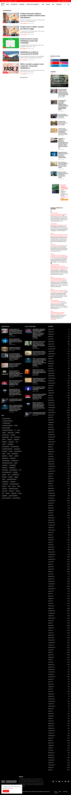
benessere (4, 477)
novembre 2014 (59, 671)
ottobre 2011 (59, 762)
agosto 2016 (59, 620)
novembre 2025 (59, 348)
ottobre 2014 (59, 674)
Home (2, 1)
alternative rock (14, 460)
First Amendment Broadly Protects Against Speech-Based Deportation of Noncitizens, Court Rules (59, 280)
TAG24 (52, 311)
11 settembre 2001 (6, 423)
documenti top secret (13, 488)
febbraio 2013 (59, 723)
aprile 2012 (59, 747)
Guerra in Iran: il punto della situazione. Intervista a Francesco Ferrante (15, 365)
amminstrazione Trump (7, 462)
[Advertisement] (59, 30)
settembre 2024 (59, 383)
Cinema (3, 444)
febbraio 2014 (59, 694)
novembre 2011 (59, 760)
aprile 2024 (59, 395)
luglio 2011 (59, 769)
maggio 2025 (59, 363)
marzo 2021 (59, 485)
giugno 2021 (59, 478)
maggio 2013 (59, 716)
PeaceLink (53, 244)
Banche (3, 439)
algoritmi (16, 455)
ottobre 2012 (59, 733)
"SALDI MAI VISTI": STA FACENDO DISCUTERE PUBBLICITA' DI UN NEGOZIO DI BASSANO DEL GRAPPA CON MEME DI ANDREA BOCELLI (63, 105)
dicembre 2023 (59, 405)
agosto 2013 (59, 708)
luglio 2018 (59, 564)
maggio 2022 (59, 451)
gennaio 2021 (59, 490)
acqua (8, 453)
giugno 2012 (59, 742)
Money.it (52, 253)
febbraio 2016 (59, 635)
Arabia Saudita (5, 437)
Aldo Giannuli (63, 184)
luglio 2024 (59, 388)
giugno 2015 (59, 654)
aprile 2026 (59, 336)
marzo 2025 (59, 368)
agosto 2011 (59, 767)
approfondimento (13, 469)
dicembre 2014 (59, 669)
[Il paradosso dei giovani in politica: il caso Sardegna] (54, 123)
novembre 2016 (59, 613)
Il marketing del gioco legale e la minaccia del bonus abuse (15, 400)
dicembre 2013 (59, 698)
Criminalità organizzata (7, 448)
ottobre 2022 (59, 439)
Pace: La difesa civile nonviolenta (58, 245)
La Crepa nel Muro (54, 300)
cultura (13, 486)
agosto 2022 (59, 444)
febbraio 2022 (59, 459)
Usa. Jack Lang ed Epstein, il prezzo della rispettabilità (63, 116)
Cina (17, 441)
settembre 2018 (59, 559)
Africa (18, 430)
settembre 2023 (59, 412)
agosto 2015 (59, 649)
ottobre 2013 (59, 703)
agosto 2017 (59, 591)
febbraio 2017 (59, 605)
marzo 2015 (59, 662)
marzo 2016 (59, 632)
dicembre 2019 (59, 522)
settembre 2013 (59, 706)
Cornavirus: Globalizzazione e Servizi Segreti (64, 187)
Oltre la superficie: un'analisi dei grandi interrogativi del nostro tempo (39, 388)
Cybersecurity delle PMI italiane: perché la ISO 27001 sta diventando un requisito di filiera (63, 155)
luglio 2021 (59, 476)
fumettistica (14, 493)
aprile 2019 (59, 542)
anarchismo (4, 465)
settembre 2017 (59, 588)
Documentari (17, 448)
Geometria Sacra (17, 451)
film (3, 493)
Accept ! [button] (6, 791)
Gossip (3, 453)
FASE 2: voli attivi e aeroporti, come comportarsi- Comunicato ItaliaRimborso (32, 66)
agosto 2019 (59, 532)
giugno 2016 (59, 625)
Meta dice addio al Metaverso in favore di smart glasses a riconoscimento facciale (63, 175)
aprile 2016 (59, 630)
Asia (11, 437)
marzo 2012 (59, 750)
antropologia (5, 469)
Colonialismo (10, 444)
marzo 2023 (59, 427)
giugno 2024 (59, 390)
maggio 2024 (59, 392)
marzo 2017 (59, 603)
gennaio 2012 (59, 755)
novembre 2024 (59, 378)
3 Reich (15, 425)
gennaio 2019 (59, 549)
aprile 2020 (59, 512)
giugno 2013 (59, 713)
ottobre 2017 (59, 586)
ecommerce (4, 491)
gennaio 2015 (59, 667)
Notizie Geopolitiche (55, 264)
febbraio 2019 (59, 547)
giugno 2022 (59, 449)
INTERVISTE (59, 4)
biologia (16, 477)
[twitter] (60, 1)
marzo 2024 (59, 397)
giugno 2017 (59, 596)
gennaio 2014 (59, 696)
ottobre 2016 (59, 615)
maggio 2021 (59, 481)
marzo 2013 (59, 720)
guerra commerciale (6, 498)
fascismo (18, 491)
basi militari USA (15, 474)
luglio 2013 (59, 711)
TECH (53, 4)
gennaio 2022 (59, 461)
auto (9, 474)
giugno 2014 (59, 684)
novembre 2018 (59, 554)
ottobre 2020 (59, 498)
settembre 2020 (59, 500)
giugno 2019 (59, 537)
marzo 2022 (59, 456)
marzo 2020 (59, 515)
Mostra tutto (53, 319)
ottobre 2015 (59, 645)
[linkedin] (67, 1)
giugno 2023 (59, 419)
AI (14, 430)
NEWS (7, 4)
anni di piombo (12, 465)
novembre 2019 (59, 525)
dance (18, 486)
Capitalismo (11, 441)
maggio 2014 (59, 686)
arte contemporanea (6, 472)
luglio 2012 (59, 740)
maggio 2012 (59, 745)
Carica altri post (23, 77)
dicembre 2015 (59, 640)
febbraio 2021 (59, 488)
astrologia (15, 472)
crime (9, 486)
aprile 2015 (59, 659)
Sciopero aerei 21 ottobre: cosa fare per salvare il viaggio (32, 28)
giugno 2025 (59, 361)
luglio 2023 (59, 417)
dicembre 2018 (59, 552)
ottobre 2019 (59, 527)
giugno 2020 (59, 507)
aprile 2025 (59, 366)
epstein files (14, 4)
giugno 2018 (59, 566)
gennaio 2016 (59, 637)
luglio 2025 (59, 358)
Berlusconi (9, 439)
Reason (52, 277)
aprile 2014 (59, 689)
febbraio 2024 (59, 400)
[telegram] (65, 1)
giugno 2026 (59, 331)
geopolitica (4, 495)
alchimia (11, 455)
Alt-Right (17, 432)
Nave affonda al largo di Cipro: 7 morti (59, 225)
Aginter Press (11, 432)
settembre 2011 (59, 764)
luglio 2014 (59, 681)
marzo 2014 (59, 691)
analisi (15, 462)
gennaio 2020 (59, 520)
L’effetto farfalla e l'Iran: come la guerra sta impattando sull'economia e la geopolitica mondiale (63, 131)
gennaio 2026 (59, 344)
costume (4, 486)
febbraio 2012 (59, 752)
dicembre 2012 (59, 728)
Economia (21, 4)
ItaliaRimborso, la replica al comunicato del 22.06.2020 (29, 53)
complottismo (5, 481)
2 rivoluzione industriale (7, 425)
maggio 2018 (59, 569)
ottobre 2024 (59, 380)
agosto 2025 (59, 356)
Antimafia (13, 434)
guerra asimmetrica (13, 495)
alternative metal (5, 460)
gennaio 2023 (59, 432)
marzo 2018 (59, 574)
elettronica (11, 491)
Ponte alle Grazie (64, 196)
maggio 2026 (59, 334)
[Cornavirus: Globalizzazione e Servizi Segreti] (55, 184)
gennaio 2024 (59, 402)
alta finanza (12, 458)
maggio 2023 (59, 422)
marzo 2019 (59, 544)
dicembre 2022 (59, 434)
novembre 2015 (59, 642)
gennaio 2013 (59, 725)
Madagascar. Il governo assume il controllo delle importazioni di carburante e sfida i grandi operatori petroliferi (59, 267)
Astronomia (17, 437)
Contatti (15, 1)
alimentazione (5, 458)
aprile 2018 (59, 571)
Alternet (52, 289)
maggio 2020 (59, 510)
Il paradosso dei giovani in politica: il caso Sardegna (62, 123)
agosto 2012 (59, 738)
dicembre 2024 (59, 375)
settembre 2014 (59, 676)
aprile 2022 (59, 454)
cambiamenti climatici (11, 479)
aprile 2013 (59, 718)
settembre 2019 (59, 530)
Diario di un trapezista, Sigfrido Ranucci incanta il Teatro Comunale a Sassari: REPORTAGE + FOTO (16, 382)
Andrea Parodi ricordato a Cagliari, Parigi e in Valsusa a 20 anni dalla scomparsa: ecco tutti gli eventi (39, 371)
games (20, 493)
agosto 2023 (59, 414)
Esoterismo (4, 451)
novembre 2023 (59, 407)
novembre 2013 (59, 701)
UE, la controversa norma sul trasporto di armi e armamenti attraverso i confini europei (63, 165)
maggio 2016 (59, 627)
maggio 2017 (59, 598)
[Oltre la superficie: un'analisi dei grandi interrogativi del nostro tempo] (28, 388)
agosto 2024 (59, 385)
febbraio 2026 (59, 341)
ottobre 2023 (59, 410)
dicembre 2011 (59, 757)
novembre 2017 (59, 583)
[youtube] (63, 1)
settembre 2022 (59, 441)
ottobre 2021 (59, 468)
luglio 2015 (59, 652)
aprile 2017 (59, 600)
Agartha (4, 432)
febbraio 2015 (59, 664)
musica (48, 4)
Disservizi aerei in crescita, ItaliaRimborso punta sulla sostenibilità (29, 41)
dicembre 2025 (59, 346)
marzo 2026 (59, 339)
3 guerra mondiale (6, 427)
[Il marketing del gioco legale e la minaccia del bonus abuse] (4, 400)
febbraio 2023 (59, 429)
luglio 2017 (59, 593)
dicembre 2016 (59, 610)
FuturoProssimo (54, 213)
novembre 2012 (59, 730)
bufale (3, 479)
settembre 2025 (59, 353)
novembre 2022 (59, 436)
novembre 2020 (59, 495)
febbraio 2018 (59, 576)
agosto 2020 (59, 503)
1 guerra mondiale (6, 418)
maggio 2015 (59, 657)
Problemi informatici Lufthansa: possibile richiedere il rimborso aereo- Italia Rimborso (32, 15)
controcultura (5, 484)
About (6, 1)
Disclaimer (10, 1)
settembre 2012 (59, 735)
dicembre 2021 (59, 463)
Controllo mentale (15, 446)
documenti (4, 488)
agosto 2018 (59, 561)
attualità (4, 474)
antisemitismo (12, 467)
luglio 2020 (59, 505)
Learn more (10, 788)
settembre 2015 (59, 647)
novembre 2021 (59, 466)
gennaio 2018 (59, 578)
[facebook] (58, 1)
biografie (10, 477)
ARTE (43, 4)
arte (20, 469)
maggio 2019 (59, 539)
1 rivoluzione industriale (7, 420)
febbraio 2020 (59, 517)
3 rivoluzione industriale (7, 430)
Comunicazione (5, 446)
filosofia (7, 493)
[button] (65, 4)
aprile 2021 (59, 483)
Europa (10, 451)
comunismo (12, 481)
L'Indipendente (54, 223)
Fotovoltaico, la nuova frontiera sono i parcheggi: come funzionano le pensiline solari (59, 256)
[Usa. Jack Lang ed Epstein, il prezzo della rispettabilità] (54, 116)
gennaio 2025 (59, 373)
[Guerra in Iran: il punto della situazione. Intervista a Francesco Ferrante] (4, 365)
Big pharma (16, 439)
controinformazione (14, 484)
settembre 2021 (59, 471)
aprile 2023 (59, 424)
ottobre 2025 (59, 351)
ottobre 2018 (59, 556)
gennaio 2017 (59, 608)
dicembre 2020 (59, 493)
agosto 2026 (59, 329)
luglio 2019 (59, 534)
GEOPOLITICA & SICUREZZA (32, 4)
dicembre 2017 (59, 581)
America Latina (5, 434)
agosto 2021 (59, 473)
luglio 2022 (59, 446)
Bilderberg (4, 441)
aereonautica (15, 453)
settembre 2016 (59, 618)
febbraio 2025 (59, 370)
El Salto (52, 233)
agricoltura (4, 455)
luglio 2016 (59, 622)
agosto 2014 (59, 679)
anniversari (4, 467)
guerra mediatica (16, 498)
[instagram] (69, 1)
